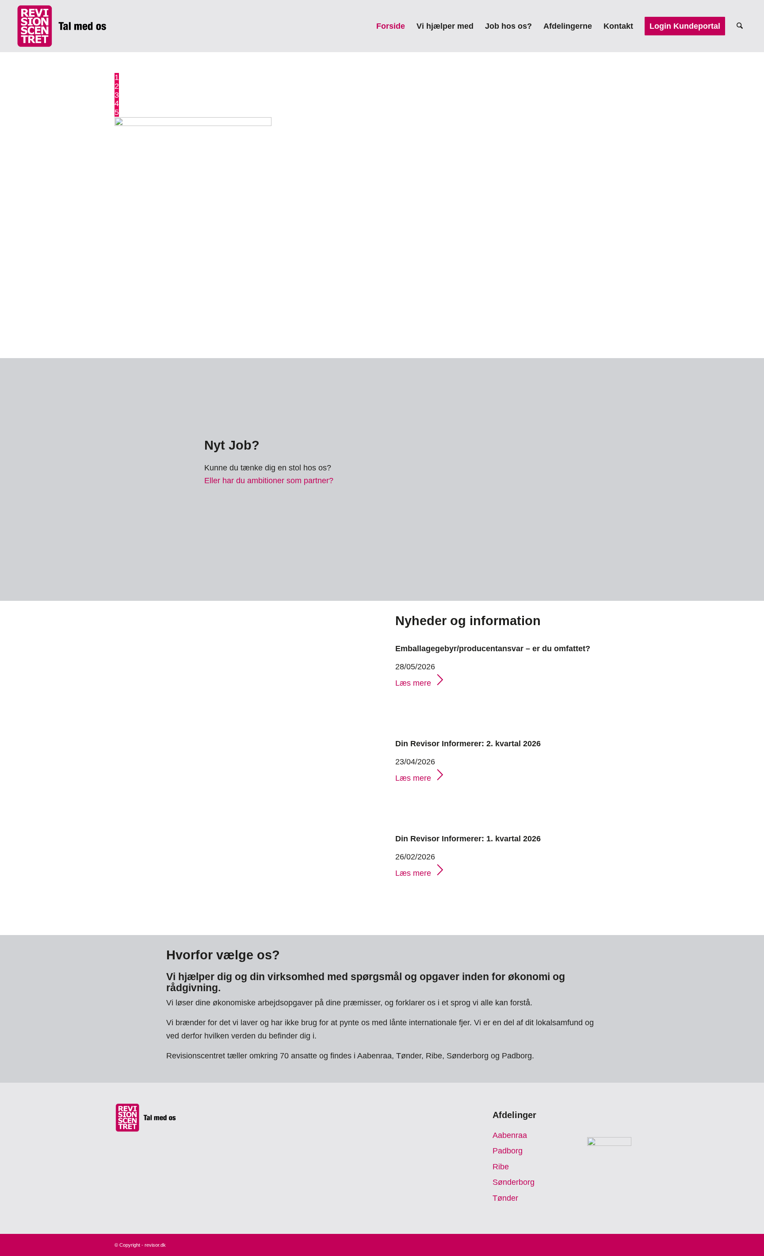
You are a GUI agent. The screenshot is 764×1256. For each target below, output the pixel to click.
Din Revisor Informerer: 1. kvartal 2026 (468, 838)
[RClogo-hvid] (61, 26)
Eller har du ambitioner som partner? (268, 480)
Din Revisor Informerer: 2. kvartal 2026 (468, 743)
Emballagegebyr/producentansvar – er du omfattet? (492, 648)
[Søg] (740, 26)
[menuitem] (391, 26)
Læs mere (413, 683)
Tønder (505, 1198)
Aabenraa (510, 1135)
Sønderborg (514, 1182)
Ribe (501, 1166)
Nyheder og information (468, 621)
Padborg (508, 1150)
